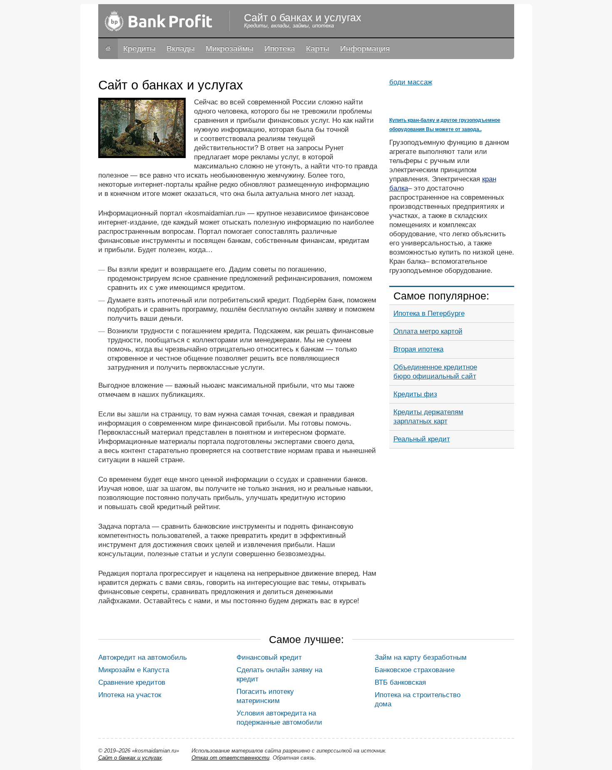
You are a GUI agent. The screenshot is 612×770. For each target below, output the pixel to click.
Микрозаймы (230, 48)
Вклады (181, 48)
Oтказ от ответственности (230, 758)
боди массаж (410, 82)
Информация (365, 48)
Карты (317, 48)
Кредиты (139, 48)
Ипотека (279, 48)
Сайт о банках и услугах (130, 758)
